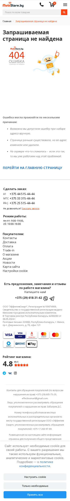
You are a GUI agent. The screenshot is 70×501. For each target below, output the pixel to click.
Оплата (8, 246)
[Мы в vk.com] (10, 373)
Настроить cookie (35, 476)
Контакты (10, 238)
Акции (7, 259)
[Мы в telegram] (4, 373)
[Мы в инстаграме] (15, 373)
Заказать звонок (30, 208)
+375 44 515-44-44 (22, 194)
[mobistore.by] (12, 3)
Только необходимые (35, 485)
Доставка (9, 242)
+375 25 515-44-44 (22, 203)
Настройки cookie (15, 271)
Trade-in (8, 250)
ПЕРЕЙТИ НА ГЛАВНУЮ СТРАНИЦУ (32, 168)
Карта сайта (11, 267)
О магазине (11, 254)
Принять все (35, 494)
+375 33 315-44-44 (22, 198)
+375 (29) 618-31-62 (28, 298)
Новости (9, 263)
